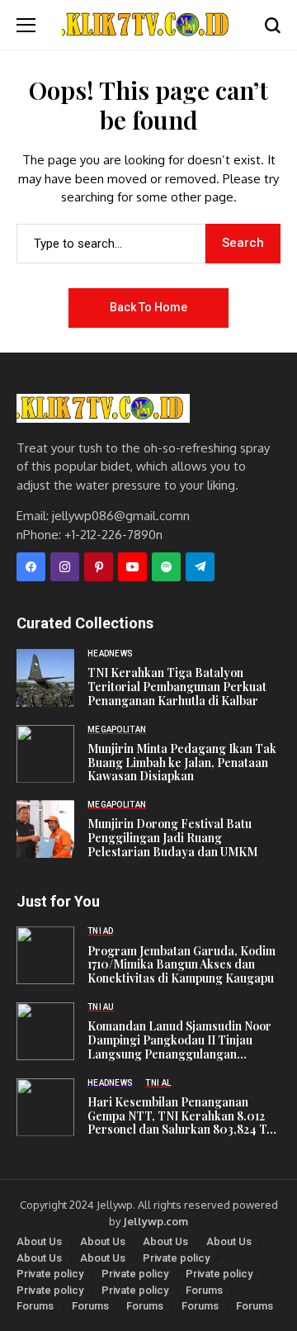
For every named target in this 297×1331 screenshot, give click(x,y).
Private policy (176, 1258)
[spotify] (166, 566)
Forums (204, 1290)
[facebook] (30, 566)
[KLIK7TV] (103, 408)
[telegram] (200, 566)
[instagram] (64, 566)
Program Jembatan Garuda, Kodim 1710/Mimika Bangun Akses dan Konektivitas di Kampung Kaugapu (181, 965)
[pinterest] (98, 566)
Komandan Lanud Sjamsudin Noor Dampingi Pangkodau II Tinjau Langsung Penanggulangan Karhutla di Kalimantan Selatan (179, 1040)
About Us (39, 1241)
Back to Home (148, 307)
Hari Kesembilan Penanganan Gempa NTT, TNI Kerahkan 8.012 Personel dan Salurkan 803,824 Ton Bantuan (183, 1116)
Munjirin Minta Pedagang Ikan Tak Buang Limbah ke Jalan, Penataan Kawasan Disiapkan (181, 763)
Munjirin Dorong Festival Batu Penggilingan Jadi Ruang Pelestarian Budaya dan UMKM (172, 838)
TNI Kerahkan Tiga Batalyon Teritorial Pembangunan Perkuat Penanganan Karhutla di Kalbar (176, 687)
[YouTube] (132, 566)
